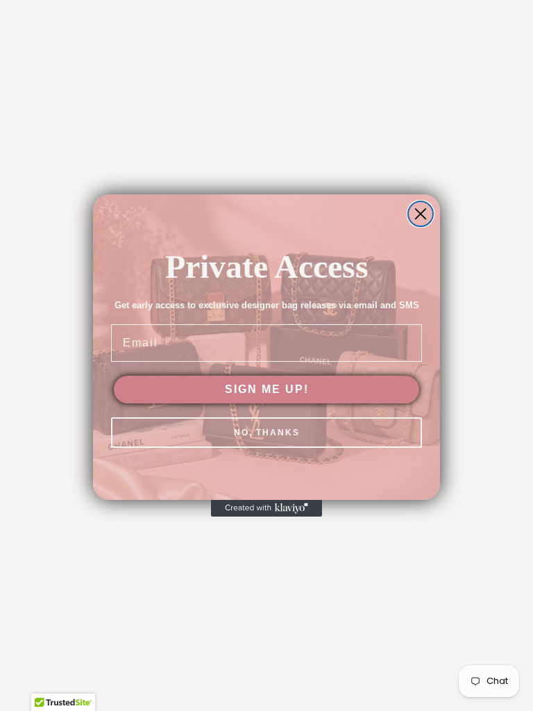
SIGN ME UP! (267, 389)
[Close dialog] (420, 213)
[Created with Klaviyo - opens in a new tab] (266, 508)
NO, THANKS (267, 432)
